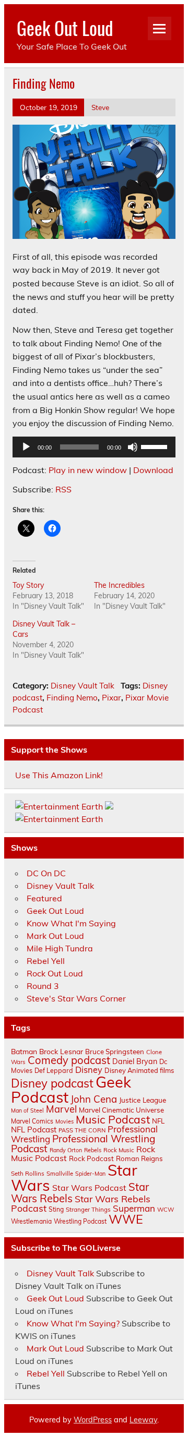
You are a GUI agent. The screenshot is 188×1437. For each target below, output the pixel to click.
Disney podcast (52, 1083)
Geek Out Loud (65, 27)
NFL (158, 1121)
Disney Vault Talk (82, 686)
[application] (94, 447)
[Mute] (132, 447)
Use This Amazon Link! (59, 775)
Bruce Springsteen (114, 1051)
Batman (24, 1051)
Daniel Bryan (134, 1061)
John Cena (93, 1099)
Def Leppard (53, 1070)
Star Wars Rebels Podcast (80, 1203)
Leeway (143, 1419)
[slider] (155, 446)
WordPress (93, 1419)
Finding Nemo (72, 698)
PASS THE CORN (81, 1130)
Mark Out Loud (55, 936)
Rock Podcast (91, 1158)
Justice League (142, 1099)
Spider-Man (90, 1173)
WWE (126, 1219)
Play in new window (88, 470)
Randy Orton (66, 1150)
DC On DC (46, 873)
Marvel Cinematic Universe (121, 1110)
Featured (44, 898)
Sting (56, 1209)
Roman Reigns (139, 1158)
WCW (165, 1209)
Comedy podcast (69, 1060)
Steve (100, 107)
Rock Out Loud (55, 973)
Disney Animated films (139, 1070)
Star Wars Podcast (89, 1187)
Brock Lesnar (61, 1051)
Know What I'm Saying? (73, 1323)
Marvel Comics (32, 1121)
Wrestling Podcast (80, 1221)
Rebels (92, 1150)
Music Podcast (113, 1119)
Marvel (61, 1109)
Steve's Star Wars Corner (76, 998)
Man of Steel (27, 1110)
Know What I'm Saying (71, 923)
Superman (134, 1208)
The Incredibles (119, 585)
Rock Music (118, 1150)
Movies (64, 1121)
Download (153, 470)
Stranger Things (88, 1209)
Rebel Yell (46, 961)
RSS (63, 489)
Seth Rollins (27, 1173)
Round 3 (43, 986)
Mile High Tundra (60, 948)
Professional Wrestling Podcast (83, 1143)
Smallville (59, 1173)
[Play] (26, 447)
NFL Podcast (33, 1129)
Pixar (111, 698)
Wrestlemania (31, 1221)
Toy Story (28, 585)
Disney (88, 1070)
